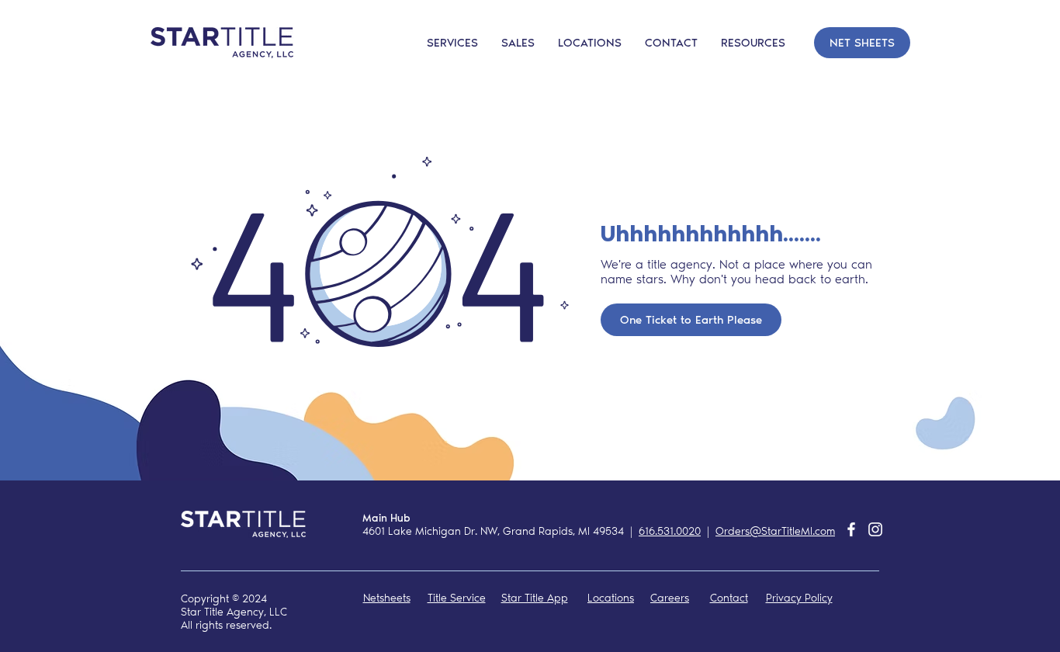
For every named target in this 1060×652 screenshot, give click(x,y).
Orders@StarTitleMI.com (775, 531)
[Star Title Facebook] (851, 529)
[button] (671, 42)
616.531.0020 (670, 531)
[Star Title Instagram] (875, 529)
